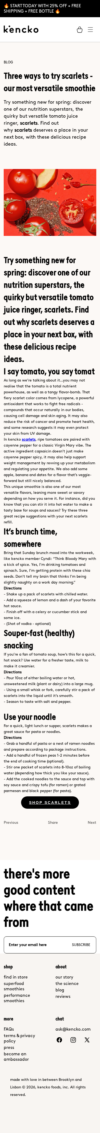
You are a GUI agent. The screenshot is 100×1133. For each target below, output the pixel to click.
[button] (80, 29)
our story (64, 977)
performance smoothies (17, 998)
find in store (16, 977)
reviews (62, 996)
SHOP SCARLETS (50, 802)
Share (53, 822)
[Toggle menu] (90, 29)
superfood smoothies (14, 986)
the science (67, 983)
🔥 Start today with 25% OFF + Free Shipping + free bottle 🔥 (42, 8)
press (9, 1047)
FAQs (9, 1029)
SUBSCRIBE (81, 945)
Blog (8, 62)
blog (59, 989)
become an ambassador (16, 1056)
